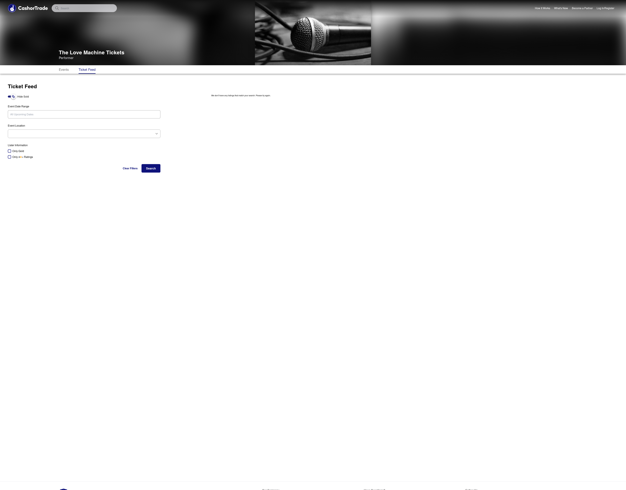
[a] (582, 8)
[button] (130, 168)
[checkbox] (84, 151)
